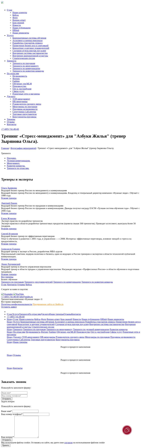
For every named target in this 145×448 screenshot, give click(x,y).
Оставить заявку (9, 307)
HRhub (15, 30)
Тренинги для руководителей (38, 282)
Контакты (11, 124)
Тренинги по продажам (23, 63)
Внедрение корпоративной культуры (30, 56)
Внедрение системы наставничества (30, 53)
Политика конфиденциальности (16, 304)
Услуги (10, 35)
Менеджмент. (13, 163)
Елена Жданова (8, 218)
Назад (9, 319)
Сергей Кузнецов (9, 233)
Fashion (16, 81)
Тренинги (11, 61)
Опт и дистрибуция (21, 89)
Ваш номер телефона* (12, 414)
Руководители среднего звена (26, 104)
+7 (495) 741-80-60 (10, 129)
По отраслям (13, 73)
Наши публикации (21, 28)
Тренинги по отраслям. (18, 168)
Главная (5, 148)
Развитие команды (119, 329)
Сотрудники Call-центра (24, 111)
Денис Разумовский (10, 264)
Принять (5, 445)
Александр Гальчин (10, 249)
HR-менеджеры (19, 101)
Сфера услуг (18, 91)
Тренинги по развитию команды (28, 71)
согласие (68, 442)
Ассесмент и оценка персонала (27, 40)
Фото (15, 17)
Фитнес (16, 78)
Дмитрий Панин (9, 203)
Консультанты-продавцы (24, 117)
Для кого (11, 96)
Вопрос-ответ (19, 20)
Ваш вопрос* (7, 437)
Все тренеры (7, 277)
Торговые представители (24, 114)
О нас (9, 10)
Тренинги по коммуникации (26, 68)
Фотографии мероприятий (23, 148)
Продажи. (11, 158)
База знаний (18, 22)
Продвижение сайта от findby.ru (48, 304)
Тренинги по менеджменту (25, 66)
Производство (19, 86)
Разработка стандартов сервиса (27, 43)
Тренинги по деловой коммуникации (91, 329)
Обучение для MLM (22, 83)
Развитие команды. (16, 166)
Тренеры (11, 119)
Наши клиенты (19, 12)
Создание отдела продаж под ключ (29, 50)
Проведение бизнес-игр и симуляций (30, 45)
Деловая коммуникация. (18, 160)
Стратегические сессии (23, 58)
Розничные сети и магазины (26, 94)
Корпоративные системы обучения (29, 38)
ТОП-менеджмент (21, 99)
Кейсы (15, 15)
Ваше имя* (6, 411)
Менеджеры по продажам (24, 106)
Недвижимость (19, 76)
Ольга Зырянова (9, 188)
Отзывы (11, 122)
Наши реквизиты (20, 33)
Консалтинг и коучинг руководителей (30, 48)
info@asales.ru (26, 296)
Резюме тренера (8, 198)
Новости (16, 25)
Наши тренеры (56, 314)
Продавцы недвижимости (25, 109)
